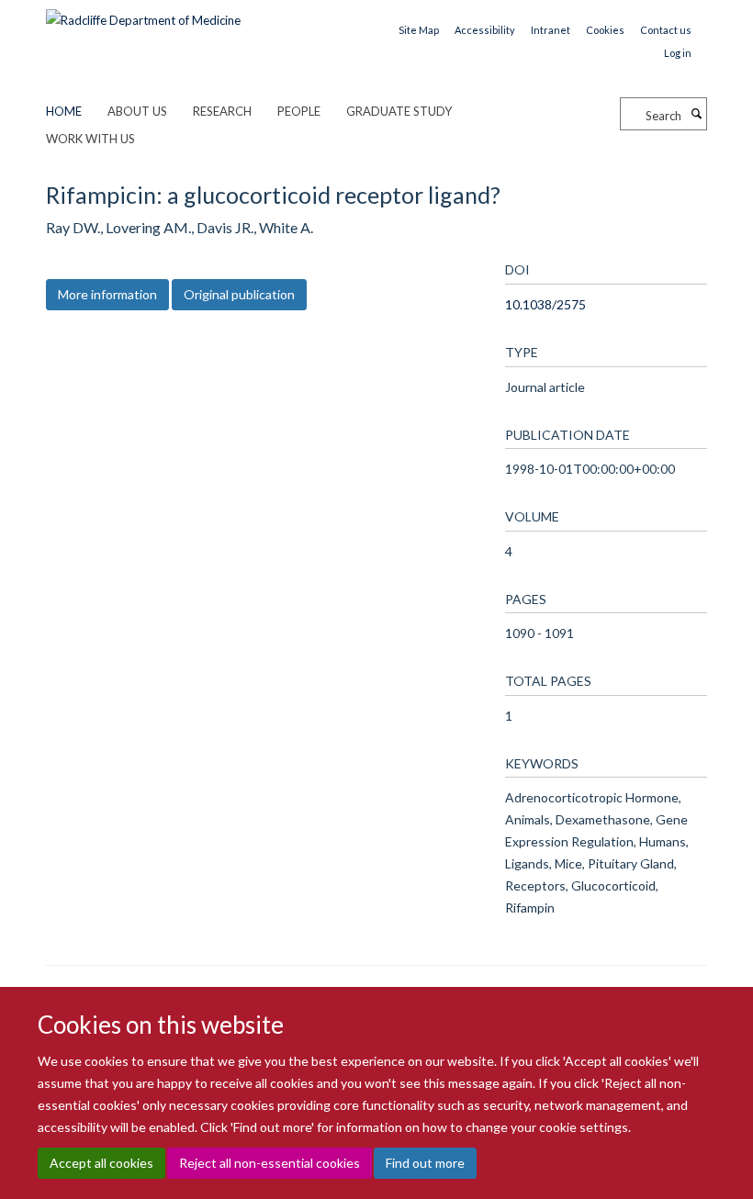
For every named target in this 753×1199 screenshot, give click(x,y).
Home (64, 111)
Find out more (425, 1163)
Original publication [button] (239, 294)
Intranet (550, 30)
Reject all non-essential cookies (269, 1163)
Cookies (605, 30)
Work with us (90, 138)
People (298, 111)
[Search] (696, 114)
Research (222, 111)
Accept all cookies (101, 1163)
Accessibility (485, 30)
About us (137, 111)
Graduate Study (399, 111)
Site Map (419, 30)
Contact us (665, 30)
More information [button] (107, 294)
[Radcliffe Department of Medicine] (143, 13)
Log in (677, 53)
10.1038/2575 (545, 304)
